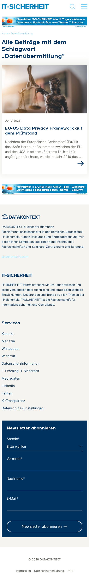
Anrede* (13, 439)
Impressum (23, 570)
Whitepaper (11, 348)
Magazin (8, 341)
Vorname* (14, 459)
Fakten (7, 393)
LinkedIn (8, 386)
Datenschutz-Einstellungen (22, 408)
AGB (70, 570)
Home (5, 33)
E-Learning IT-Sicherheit (20, 371)
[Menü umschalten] (84, 6)
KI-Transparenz (13, 401)
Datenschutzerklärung (49, 570)
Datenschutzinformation (20, 363)
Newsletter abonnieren (42, 526)
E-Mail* (12, 498)
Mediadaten (11, 378)
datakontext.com (15, 257)
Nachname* (16, 478)
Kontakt (8, 334)
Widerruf (8, 356)
